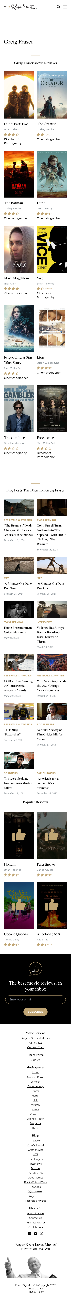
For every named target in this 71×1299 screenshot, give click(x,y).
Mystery (35, 1104)
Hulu (35, 1100)
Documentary (35, 1086)
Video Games (35, 1177)
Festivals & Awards (35, 1200)
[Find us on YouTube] (35, 1233)
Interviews (36, 1163)
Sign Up (35, 1059)
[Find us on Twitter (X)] (41, 1233)
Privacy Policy (36, 1291)
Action (35, 1072)
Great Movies (35, 1149)
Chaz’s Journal (35, 1145)
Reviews (35, 1140)
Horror (35, 1095)
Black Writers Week (35, 1182)
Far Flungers (35, 1159)
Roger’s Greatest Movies (35, 1038)
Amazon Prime (35, 1077)
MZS (35, 1154)
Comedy (35, 1081)
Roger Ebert (35, 1196)
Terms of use (35, 1288)
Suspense (35, 1123)
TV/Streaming (35, 1191)
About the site (35, 1213)
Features (35, 1186)
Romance (35, 1114)
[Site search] (58, 7)
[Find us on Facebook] (29, 1233)
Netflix (35, 1109)
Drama (35, 1091)
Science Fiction (35, 1118)
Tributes (35, 1168)
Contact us (35, 1218)
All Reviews (35, 1042)
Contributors (35, 1227)
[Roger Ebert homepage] (20, 7)
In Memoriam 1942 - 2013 (35, 1248)
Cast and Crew (35, 1047)
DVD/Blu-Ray (35, 1173)
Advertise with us (35, 1222)
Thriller (35, 1128)
